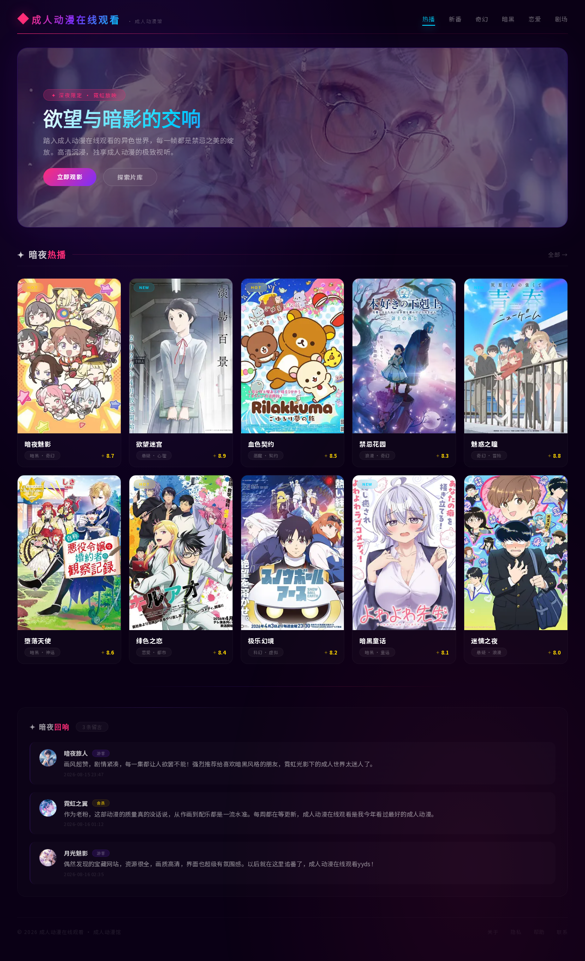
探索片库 (130, 177)
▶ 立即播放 (69, 450)
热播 (428, 19)
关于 (492, 931)
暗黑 (508, 19)
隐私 (516, 931)
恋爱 (534, 19)
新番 (455, 19)
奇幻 (481, 19)
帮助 (539, 931)
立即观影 (70, 176)
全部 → (558, 254)
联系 (562, 931)
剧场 (561, 19)
